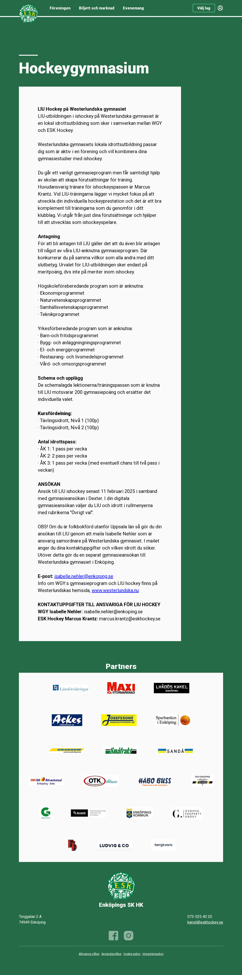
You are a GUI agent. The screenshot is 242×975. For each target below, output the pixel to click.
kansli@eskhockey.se (205, 922)
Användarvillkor (111, 954)
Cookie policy (132, 954)
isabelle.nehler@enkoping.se (83, 576)
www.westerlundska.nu (115, 590)
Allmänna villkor (89, 954)
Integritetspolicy (153, 954)
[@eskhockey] (128, 935)
